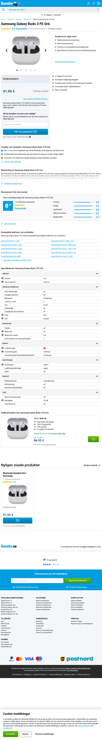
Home (3, 19)
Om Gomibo (5, 642)
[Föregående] (6, 50)
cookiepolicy (7, 728)
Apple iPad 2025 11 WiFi (10, 241)
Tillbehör (10, 19)
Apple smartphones (42, 601)
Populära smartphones (12, 598)
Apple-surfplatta (76, 601)
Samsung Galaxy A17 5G (9, 614)
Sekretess (27, 674)
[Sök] (98, 10)
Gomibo (4, 639)
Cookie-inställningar (55, 674)
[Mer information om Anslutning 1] (2, 364)
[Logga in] (88, 3)
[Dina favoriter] (93, 3)
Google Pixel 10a (6, 609)
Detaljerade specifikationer (65, 62)
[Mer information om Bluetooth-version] (2, 335)
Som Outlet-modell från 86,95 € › (35, 99)
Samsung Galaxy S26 (8, 605)
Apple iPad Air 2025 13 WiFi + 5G (63, 245)
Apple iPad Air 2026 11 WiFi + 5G (63, 249)
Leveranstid (40, 626)
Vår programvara (7, 644)
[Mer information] (30, 137)
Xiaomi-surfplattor (77, 605)
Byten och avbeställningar (44, 630)
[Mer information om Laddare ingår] (2, 348)
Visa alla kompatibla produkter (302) (17, 260)
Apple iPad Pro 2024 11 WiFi (62, 256)
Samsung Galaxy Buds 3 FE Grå (43, 19)
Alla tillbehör (5, 635)
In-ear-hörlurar (5, 628)
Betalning (39, 621)
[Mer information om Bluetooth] (2, 331)
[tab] (17, 70)
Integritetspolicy (6, 647)
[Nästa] (45, 50)
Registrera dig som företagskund (82, 624)
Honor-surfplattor (77, 607)
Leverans (39, 628)
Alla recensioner (10, 224)
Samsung (27, 19)
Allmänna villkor (69, 674)
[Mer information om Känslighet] (2, 400)
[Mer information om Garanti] (2, 278)
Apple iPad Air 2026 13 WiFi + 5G (63, 252)
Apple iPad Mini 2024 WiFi (11, 256)
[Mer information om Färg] (2, 315)
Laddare (3, 626)
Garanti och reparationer (44, 632)
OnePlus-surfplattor (77, 609)
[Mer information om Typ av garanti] (2, 282)
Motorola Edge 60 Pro (8, 612)
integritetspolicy (84, 726)
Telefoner (41, 598)
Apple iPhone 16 (6, 603)
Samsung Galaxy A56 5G (9, 607)
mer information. (72, 670)
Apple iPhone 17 (6, 601)
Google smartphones (43, 609)
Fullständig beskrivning (13, 183)
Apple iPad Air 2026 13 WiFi (11, 252)
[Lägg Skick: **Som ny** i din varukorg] (93, 439)
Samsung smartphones (44, 603)
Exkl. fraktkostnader (49, 444)
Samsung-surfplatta (77, 603)
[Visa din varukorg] (98, 3)
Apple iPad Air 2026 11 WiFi (11, 249)
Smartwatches (6, 632)
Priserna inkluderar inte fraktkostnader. (78, 668)
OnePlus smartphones (43, 605)
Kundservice (42, 619)
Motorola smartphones (43, 607)
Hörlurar (19, 19)
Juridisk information (40, 674)
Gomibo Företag (76, 621)
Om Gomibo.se (17, 674)
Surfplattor (77, 598)
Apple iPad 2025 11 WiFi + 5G (62, 241)
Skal (2, 621)
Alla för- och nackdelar (12, 162)
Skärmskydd (5, 624)
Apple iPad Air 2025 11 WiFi (11, 245)
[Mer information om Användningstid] (2, 352)
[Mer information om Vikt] (2, 318)
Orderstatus (40, 624)
